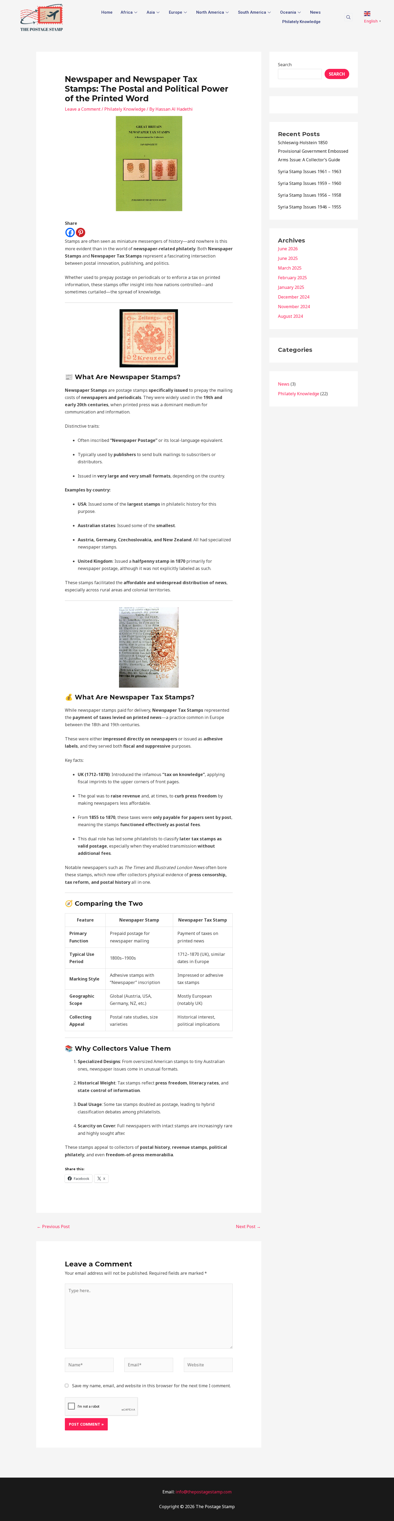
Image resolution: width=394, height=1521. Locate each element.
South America (252, 12)
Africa (127, 12)
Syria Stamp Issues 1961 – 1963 (309, 171)
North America (210, 12)
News (315, 12)
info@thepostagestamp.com (203, 1492)
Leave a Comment (83, 109)
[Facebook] (70, 232)
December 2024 (293, 297)
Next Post (248, 1226)
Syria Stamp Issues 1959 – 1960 (309, 183)
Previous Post (53, 1226)
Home (107, 12)
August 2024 (290, 316)
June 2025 (288, 258)
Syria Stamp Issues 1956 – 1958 (309, 195)
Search (285, 65)
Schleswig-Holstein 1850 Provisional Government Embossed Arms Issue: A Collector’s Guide (313, 151)
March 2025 (290, 268)
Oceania (288, 12)
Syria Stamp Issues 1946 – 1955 (309, 207)
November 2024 (294, 307)
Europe (175, 12)
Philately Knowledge (301, 21)
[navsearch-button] (348, 17)
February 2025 (292, 278)
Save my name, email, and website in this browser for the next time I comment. (151, 1386)
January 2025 (291, 287)
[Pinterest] (80, 232)
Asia (151, 12)
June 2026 (288, 249)
